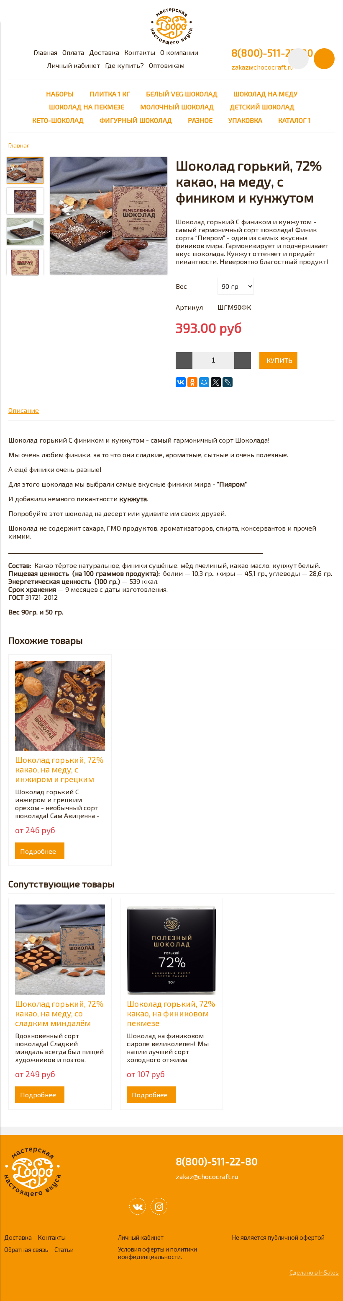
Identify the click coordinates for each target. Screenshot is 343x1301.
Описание (23, 410)
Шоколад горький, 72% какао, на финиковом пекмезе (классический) (171, 1018)
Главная (45, 52)
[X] (216, 382)
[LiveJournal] (228, 382)
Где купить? (124, 65)
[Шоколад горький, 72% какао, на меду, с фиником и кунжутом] (108, 216)
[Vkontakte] (137, 1206)
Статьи (64, 1249)
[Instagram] (159, 1206)
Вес (181, 286)
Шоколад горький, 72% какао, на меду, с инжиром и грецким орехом (59, 774)
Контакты (139, 52)
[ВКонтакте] (181, 382)
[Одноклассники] (192, 382)
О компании (179, 52)
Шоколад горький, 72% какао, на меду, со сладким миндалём (59, 1013)
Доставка (104, 52)
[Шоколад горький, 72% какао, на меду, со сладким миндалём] (60, 949)
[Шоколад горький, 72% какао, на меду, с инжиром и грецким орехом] (60, 706)
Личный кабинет (73, 65)
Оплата (73, 52)
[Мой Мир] (204, 382)
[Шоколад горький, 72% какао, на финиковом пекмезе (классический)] (172, 949)
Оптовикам (166, 65)
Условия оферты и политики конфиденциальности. (157, 1252)
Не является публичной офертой (278, 1237)
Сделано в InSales (314, 1272)
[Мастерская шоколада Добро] (171, 42)
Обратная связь (26, 1249)
